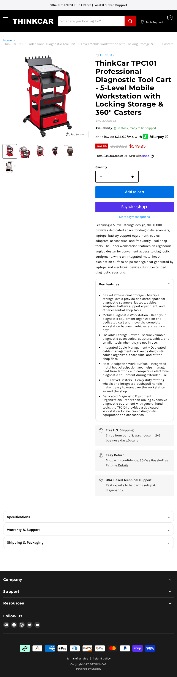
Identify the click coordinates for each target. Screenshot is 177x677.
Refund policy (102, 658)
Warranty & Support (23, 530)
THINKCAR (107, 55)
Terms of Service (77, 658)
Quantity (101, 167)
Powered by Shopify (88, 668)
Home (7, 40)
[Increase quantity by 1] (133, 177)
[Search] (130, 21)
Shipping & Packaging (25, 542)
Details (133, 440)
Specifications (18, 517)
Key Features (109, 284)
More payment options (134, 217)
